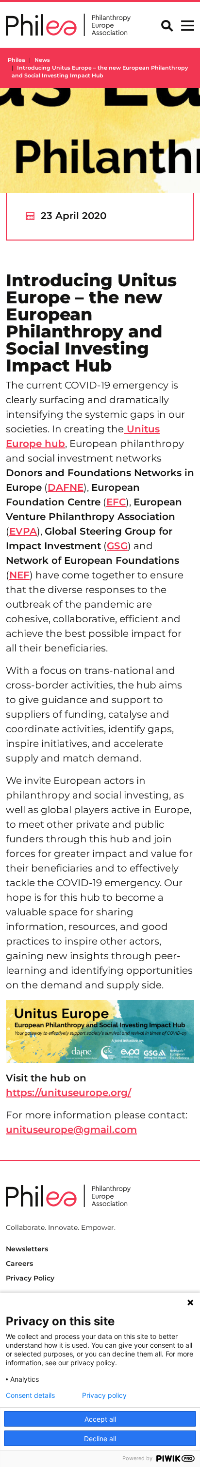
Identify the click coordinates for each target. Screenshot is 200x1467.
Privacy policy (104, 1395)
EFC (116, 502)
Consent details (30, 1395)
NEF (19, 575)
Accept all (100, 1419)
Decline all (100, 1438)
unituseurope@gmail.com (71, 1129)
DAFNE (65, 487)
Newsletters (27, 1249)
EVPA (23, 531)
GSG (117, 546)
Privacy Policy (30, 1278)
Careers (19, 1263)
